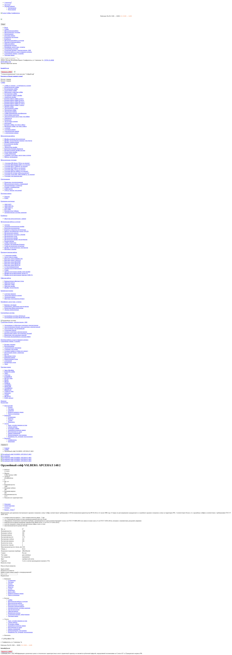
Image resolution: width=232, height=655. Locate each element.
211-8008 (49, 60)
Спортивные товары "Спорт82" (14, 53)
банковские (7, 120)
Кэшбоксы (7, 39)
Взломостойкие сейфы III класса (14, 102)
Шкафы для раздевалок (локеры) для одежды (18, 140)
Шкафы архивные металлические (14, 139)
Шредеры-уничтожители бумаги (14, 298)
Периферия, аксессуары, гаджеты (14, 47)
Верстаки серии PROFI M (12, 263)
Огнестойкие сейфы (10, 90)
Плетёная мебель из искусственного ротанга (18, 52)
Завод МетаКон (9, 370)
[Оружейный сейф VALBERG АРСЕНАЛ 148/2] (16, 457)
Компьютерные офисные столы (14, 281)
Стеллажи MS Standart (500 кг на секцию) (17, 164)
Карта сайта (11, 592)
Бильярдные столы (10, 362)
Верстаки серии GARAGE (12, 260)
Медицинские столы (10, 236)
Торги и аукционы (13, 414)
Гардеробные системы (11, 48)
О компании (12, 417)
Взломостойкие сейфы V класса (14, 105)
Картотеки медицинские (12, 228)
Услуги (6, 423)
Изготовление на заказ (15, 432)
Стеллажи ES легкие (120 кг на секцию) (16, 173)
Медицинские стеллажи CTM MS (14, 234)
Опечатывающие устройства (13, 185)
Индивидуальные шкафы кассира (14, 150)
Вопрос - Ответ (9, 510)
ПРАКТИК (7, 386)
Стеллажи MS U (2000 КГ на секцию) (16, 166)
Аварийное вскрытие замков (17, 430)
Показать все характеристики (13, 497)
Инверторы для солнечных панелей (15, 335)
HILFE (6, 380)
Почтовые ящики (9, 35)
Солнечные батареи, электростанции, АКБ (17, 50)
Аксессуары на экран (10, 257)
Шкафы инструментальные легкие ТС (16, 273)
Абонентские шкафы (10, 147)
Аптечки (7, 225)
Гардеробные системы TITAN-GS (14, 316)
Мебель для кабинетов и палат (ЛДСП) (16, 231)
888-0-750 (6, 62)
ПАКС (6, 198)
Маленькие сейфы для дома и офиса (15, 126)
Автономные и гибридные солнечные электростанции (21, 325)
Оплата (10, 407)
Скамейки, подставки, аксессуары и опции (17, 155)
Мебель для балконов (10, 157)
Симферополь (12, 440)
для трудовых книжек (11, 121)
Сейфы (6, 29)
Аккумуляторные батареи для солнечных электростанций (22, 327)
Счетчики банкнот (10, 294)
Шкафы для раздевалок (11, 287)
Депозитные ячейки (10, 111)
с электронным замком (11, 133)
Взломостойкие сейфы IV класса (14, 103)
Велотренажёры (9, 346)
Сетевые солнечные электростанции (15, 332)
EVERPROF (8, 376)
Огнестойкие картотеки (11, 115)
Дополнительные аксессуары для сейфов (17, 116)
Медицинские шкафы (11, 238)
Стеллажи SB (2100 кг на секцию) (14, 168)
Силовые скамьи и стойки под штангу (16, 351)
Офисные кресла (9, 283)
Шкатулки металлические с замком (15, 218)
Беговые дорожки (9, 344)
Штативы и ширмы (10, 249)
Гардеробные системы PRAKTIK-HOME (17, 317)
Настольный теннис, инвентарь (14, 352)
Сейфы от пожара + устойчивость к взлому (17, 85)
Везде (6, 27)
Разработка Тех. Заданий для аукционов (20, 436)
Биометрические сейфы (11, 87)
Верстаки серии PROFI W (12, 265)
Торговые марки (9, 55)
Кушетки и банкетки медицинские (15, 229)
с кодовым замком (9, 129)
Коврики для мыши (10, 305)
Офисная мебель (9, 44)
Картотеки (7, 145)
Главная (6, 448)
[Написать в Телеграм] (15, 72)
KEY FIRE (7, 209)
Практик (7, 196)
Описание (7, 504)
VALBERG (7, 385)
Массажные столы (10, 356)
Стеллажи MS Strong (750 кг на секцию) (17, 163)
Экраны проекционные (11, 309)
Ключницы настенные (11, 37)
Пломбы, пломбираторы (11, 187)
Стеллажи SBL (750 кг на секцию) (15, 169)
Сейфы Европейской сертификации (15, 113)
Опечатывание (9, 34)
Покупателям (8, 405)
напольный (7, 123)
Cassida (6, 394)
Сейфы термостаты (10, 242)
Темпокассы (8, 118)
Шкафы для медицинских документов (16, 247)
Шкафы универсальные (11, 142)
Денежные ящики (9, 297)
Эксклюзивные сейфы (11, 108)
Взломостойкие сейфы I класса (13, 98)
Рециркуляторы (9, 241)
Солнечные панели (10, 330)
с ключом (7, 128)
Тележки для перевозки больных (14, 244)
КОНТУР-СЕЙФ (9, 372)
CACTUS (7, 375)
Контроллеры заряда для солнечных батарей (18, 333)
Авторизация (12, 8)
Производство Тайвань (11, 211)
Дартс (6, 364)
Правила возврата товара (15, 412)
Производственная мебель (12, 42)
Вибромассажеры (9, 357)
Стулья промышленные (11, 267)
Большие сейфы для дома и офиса (14, 124)
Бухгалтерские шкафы (11, 144)
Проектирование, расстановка (17, 435)
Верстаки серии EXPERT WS (13, 258)
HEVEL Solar (8, 378)
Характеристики (9, 505)
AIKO (6, 373)
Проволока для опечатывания (13, 182)
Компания (7, 415)
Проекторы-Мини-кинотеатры (13, 308)
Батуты (6, 354)
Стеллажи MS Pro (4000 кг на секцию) (16, 171)
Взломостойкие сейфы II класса (14, 100)
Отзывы (7, 507)
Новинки (3, 401)
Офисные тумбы (9, 284)
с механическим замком (11, 131)
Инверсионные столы (11, 359)
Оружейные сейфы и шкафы (13, 95)
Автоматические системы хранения (15, 212)
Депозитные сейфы (10, 110)
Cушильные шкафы (10, 255)
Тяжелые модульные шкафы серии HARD (17, 271)
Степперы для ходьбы (11, 349)
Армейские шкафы (10, 97)
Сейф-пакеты (8, 189)
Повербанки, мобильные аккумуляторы (16, 306)
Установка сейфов (13, 428)
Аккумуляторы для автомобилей (14, 328)
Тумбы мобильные (10, 153)
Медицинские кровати (11, 233)
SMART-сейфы (9, 107)
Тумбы (6, 270)
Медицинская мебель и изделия (14, 40)
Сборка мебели (12, 427)
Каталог (6, 81)
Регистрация (12, 9)
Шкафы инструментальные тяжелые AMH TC (18, 275)
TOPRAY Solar (9, 391)
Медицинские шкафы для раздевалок (15, 239)
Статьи (10, 420)
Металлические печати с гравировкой (16, 184)
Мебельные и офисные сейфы (13, 92)
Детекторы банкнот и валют (13, 295)
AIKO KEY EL (9, 206)
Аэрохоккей (8, 361)
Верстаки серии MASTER (12, 262)
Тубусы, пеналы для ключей (13, 190)
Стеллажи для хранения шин (13, 176)
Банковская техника (10, 45)
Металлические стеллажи (12, 32)
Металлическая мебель (11, 31)
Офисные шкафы (9, 286)
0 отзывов (6, 471)
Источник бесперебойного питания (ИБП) (17, 336)
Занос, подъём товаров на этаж (17, 425)
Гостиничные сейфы (10, 94)
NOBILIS (7, 383)
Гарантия (11, 410)
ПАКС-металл (8, 398)
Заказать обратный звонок (9, 63)
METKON (7, 396)
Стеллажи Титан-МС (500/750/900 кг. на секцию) (19, 174)
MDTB (6, 381)
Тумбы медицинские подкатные (14, 246)
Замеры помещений (14, 433)
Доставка (11, 409)
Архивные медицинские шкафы (14, 226)
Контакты (7, 438)
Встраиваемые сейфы (11, 89)
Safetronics (7, 393)
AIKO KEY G (8, 207)
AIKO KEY (8, 204)
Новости (10, 418)
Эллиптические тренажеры (12, 348)
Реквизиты (11, 422)
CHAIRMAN (8, 388)
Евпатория (11, 441)
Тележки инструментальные (13, 268)
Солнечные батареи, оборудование (19, 614)
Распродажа (4, 402)
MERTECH (7, 390)
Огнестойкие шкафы (10, 152)
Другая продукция (13, 609)
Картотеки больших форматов (13, 149)
